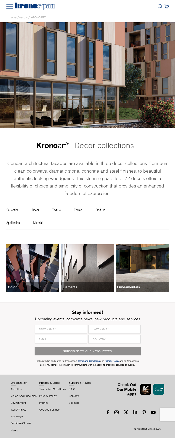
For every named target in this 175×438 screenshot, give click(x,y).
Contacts (74, 396)
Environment (18, 403)
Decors (23, 17)
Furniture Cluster (21, 423)
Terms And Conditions (52, 389)
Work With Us (18, 409)
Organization (19, 383)
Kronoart (38, 17)
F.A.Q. (72, 389)
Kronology (17, 416)
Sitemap (74, 403)
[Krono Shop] (167, 6)
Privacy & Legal (49, 383)
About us (16, 389)
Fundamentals (128, 287)
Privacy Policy (48, 396)
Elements (70, 287)
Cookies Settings (49, 409)
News (14, 430)
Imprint (43, 403)
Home (13, 17)
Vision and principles (24, 396)
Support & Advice (80, 383)
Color (12, 287)
